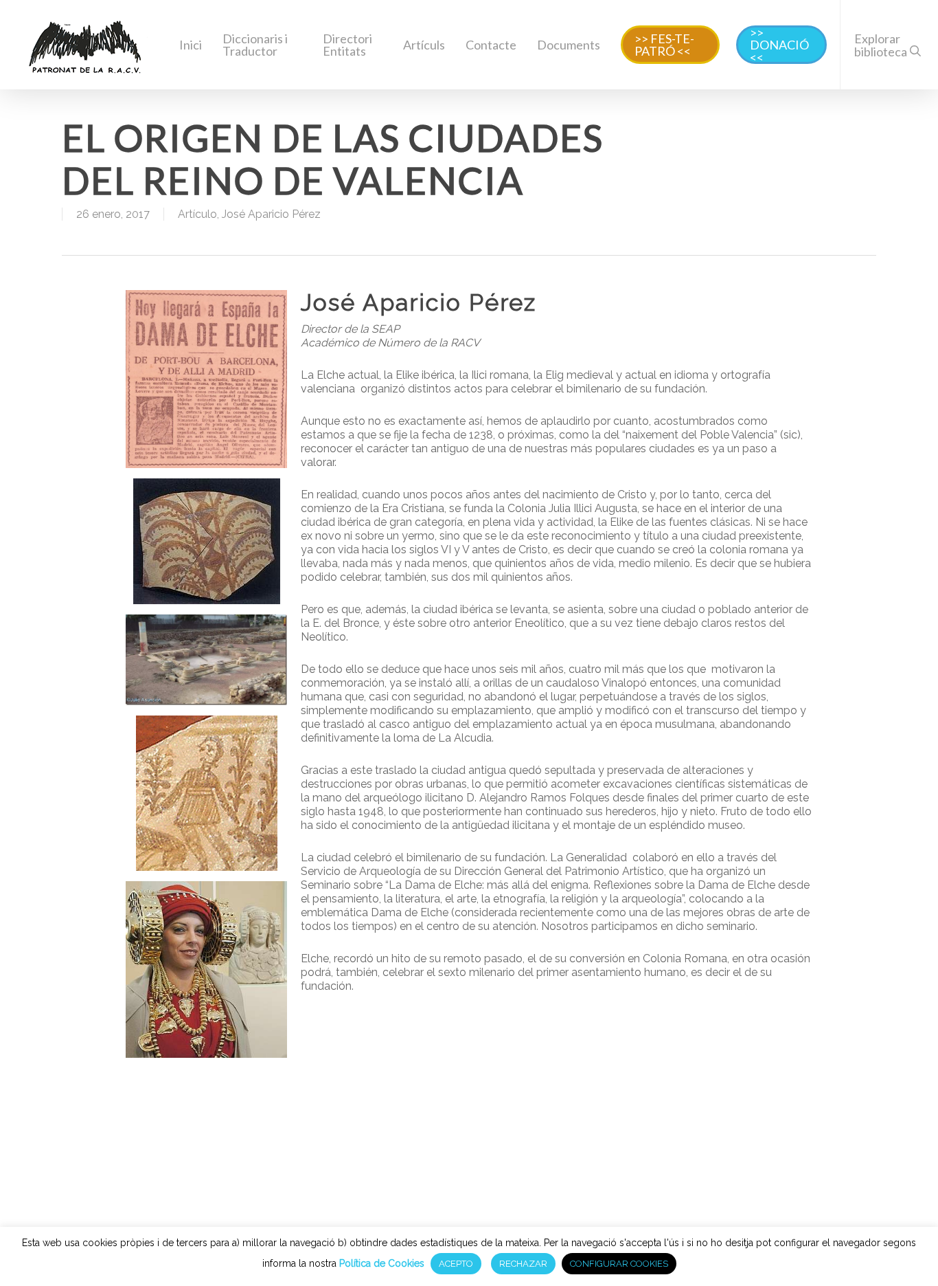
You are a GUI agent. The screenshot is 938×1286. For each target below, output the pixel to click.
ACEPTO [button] (456, 1264)
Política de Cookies (381, 1263)
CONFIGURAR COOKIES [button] (619, 1264)
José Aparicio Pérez (271, 214)
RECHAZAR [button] (523, 1264)
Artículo (197, 214)
